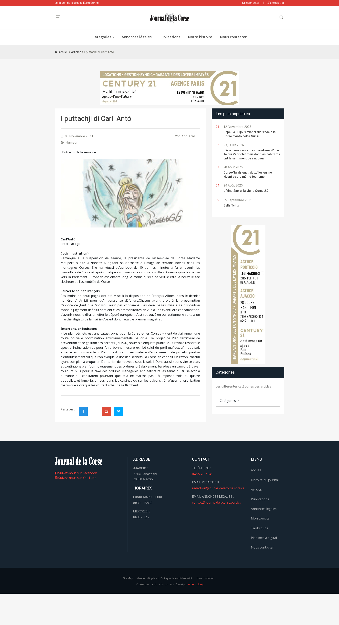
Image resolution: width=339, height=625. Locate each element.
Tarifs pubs (259, 528)
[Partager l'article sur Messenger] (94, 407)
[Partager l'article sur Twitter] (118, 411)
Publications (169, 37)
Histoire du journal (265, 480)
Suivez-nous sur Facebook (77, 473)
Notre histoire (200, 37)
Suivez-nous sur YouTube (76, 478)
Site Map (128, 578)
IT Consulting (195, 584)
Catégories (101, 37)
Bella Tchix (231, 205)
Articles (76, 52)
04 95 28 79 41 (202, 474)
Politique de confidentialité (176, 578)
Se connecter (250, 3)
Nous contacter (233, 37)
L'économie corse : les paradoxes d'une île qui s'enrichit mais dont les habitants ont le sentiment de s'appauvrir (251, 154)
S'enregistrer (275, 3)
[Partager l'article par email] (106, 411)
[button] (71, 193)
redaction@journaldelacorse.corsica (218, 488)
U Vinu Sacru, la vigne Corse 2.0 (246, 190)
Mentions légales (147, 578)
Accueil (63, 52)
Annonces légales (137, 37)
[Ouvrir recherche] (58, 17)
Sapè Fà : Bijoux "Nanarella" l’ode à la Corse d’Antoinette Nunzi (249, 134)
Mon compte (260, 518)
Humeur (72, 142)
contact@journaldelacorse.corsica (216, 502)
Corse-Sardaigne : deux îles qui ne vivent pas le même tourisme (247, 174)
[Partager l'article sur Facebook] (83, 411)
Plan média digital (264, 538)
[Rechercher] (281, 17)
